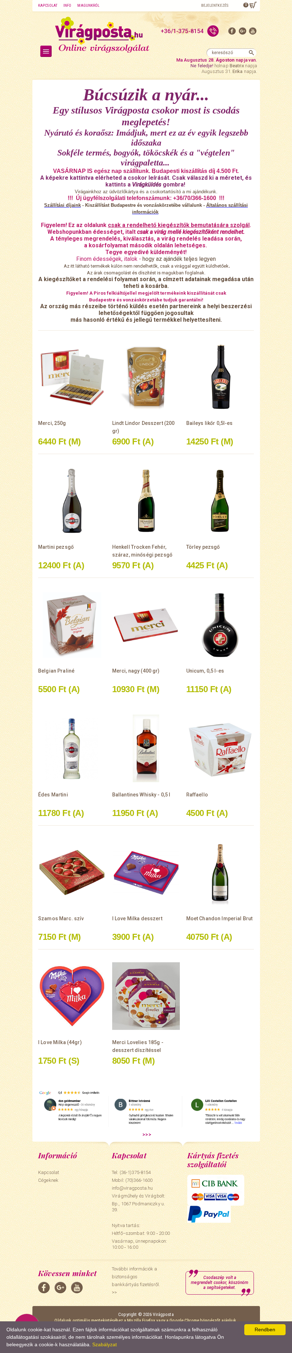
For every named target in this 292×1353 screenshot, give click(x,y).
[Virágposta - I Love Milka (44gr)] (72, 996)
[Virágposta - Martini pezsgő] (72, 501)
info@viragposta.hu (132, 1188)
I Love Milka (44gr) (60, 1042)
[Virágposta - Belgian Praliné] (72, 624)
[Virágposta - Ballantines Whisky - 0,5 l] (146, 748)
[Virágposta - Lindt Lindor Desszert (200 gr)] (146, 377)
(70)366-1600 (139, 1180)
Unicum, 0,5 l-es (205, 671)
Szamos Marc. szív (61, 918)
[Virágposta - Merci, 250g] (72, 377)
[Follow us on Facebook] (232, 32)
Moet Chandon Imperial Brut (219, 918)
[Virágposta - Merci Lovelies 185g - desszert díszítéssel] (146, 996)
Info (67, 5)
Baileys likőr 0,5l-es (209, 423)
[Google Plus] (242, 32)
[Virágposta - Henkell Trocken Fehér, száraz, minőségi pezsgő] (146, 501)
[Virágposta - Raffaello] (220, 748)
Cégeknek (48, 1180)
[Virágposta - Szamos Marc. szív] (72, 872)
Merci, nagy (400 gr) (136, 671)
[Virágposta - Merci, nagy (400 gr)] (146, 624)
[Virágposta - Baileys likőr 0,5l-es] (220, 377)
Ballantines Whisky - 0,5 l (141, 794)
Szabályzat (104, 1344)
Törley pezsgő (203, 547)
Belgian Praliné (56, 671)
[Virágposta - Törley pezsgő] (220, 501)
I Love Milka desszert (137, 918)
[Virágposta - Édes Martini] (72, 748)
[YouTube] (253, 32)
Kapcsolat (47, 5)
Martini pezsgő (56, 547)
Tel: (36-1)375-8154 (131, 1172)
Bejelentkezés (214, 5)
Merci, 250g (52, 423)
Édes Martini (53, 794)
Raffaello (197, 794)
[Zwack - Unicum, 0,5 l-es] (220, 624)
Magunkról (88, 5)
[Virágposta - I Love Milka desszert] (146, 872)
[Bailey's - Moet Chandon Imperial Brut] (220, 872)
